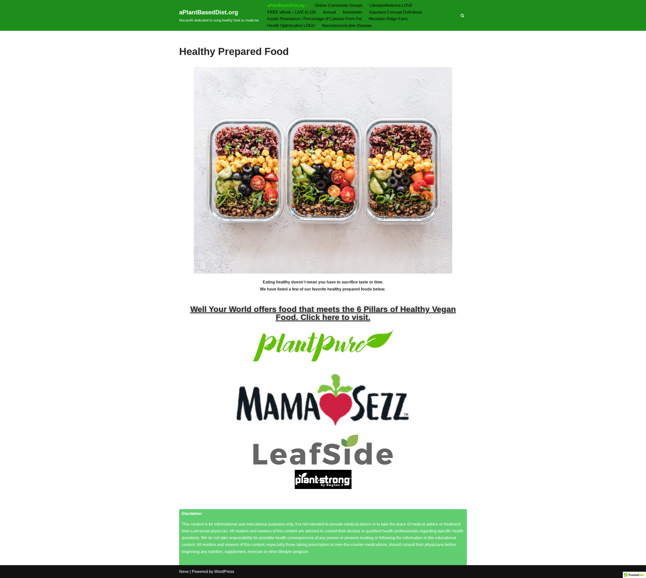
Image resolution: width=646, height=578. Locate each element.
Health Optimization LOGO (291, 25)
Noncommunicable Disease (347, 25)
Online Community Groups (338, 5)
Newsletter (352, 12)
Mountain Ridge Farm (388, 19)
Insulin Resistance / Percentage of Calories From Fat (314, 19)
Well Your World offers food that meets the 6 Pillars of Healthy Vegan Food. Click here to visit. (323, 313)
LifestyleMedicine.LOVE (391, 5)
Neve (184, 571)
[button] (307, 5)
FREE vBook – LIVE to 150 (291, 12)
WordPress (224, 571)
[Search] (462, 15)
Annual (329, 12)
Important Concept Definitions (395, 12)
